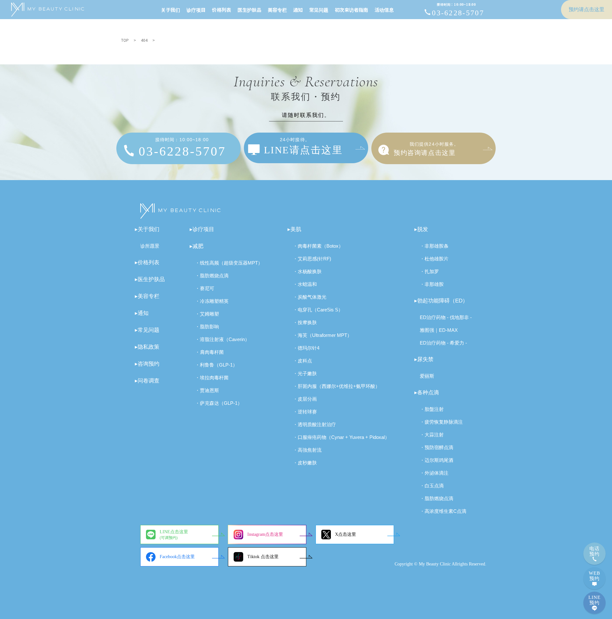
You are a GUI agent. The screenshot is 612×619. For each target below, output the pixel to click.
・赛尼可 (204, 288)
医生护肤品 (249, 9)
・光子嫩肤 (305, 373)
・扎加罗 (429, 271)
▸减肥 (196, 246)
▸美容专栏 (147, 296)
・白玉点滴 (432, 485)
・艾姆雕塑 (207, 314)
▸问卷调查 (147, 381)
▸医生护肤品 (150, 279)
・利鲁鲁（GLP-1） (216, 365)
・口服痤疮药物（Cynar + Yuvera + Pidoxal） (341, 437)
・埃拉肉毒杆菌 (212, 377)
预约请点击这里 (586, 9)
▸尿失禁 (423, 359)
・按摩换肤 (305, 322)
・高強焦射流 (307, 450)
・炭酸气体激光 (309, 297)
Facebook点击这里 (177, 556)
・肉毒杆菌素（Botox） (318, 246)
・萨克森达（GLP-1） (218, 403)
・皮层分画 (305, 399)
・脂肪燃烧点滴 (212, 275)
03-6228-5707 (458, 10)
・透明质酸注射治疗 (314, 424)
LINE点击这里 (174, 534)
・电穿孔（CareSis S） (318, 309)
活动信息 (384, 9)
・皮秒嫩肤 (305, 462)
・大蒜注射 (432, 434)
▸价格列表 (147, 262)
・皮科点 (302, 360)
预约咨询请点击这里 (426, 149)
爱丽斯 (427, 376)
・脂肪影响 (207, 326)
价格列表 (221, 9)
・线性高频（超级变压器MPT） (229, 263)
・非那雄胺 (432, 284)
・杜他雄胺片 (434, 258)
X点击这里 (345, 534)
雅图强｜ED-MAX (439, 330)
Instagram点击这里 (265, 534)
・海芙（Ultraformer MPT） (322, 335)
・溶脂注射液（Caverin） (222, 339)
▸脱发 (421, 229)
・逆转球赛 (305, 411)
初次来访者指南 (351, 9)
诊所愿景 (149, 246)
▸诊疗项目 (202, 229)
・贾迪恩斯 (207, 390)
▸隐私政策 (147, 347)
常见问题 (318, 9)
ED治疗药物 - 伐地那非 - (446, 317)
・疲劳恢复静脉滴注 (441, 422)
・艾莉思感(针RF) (312, 258)
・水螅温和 (305, 284)
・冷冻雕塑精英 (212, 301)
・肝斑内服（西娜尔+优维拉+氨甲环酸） (336, 386)
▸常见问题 (147, 330)
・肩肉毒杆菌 (209, 352)
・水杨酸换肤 (307, 271)
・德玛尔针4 (306, 348)
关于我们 (170, 9)
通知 (298, 9)
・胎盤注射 (432, 409)
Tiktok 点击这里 (263, 556)
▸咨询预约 (147, 364)
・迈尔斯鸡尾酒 (436, 460)
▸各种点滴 (426, 393)
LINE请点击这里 (303, 146)
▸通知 (142, 313)
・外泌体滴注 (434, 473)
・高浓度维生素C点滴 (443, 511)
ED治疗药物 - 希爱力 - (443, 343)
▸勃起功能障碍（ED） (441, 301)
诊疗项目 (196, 9)
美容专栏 (277, 9)
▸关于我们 (147, 229)
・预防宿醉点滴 (436, 447)
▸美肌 (294, 229)
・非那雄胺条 (434, 246)
